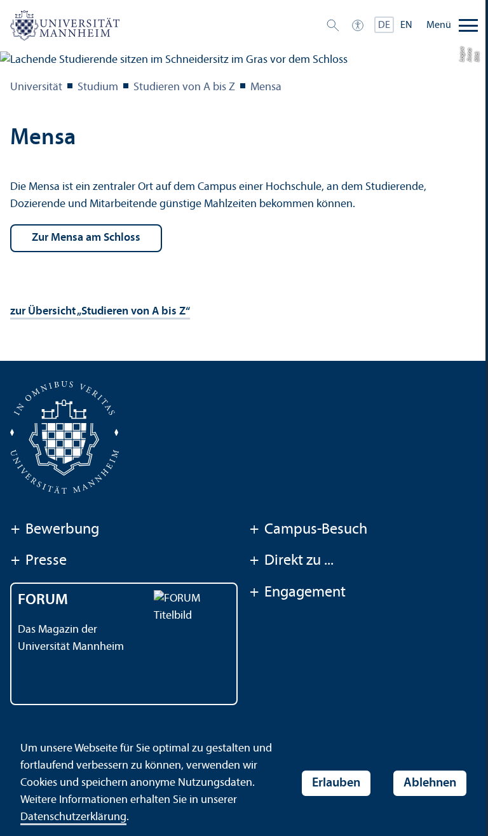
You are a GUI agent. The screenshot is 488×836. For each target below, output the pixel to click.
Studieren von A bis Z (184, 87)
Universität (36, 87)
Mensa (265, 87)
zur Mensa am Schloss (86, 238)
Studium (98, 87)
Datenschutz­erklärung (73, 817)
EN (406, 25)
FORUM (43, 600)
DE (384, 25)
